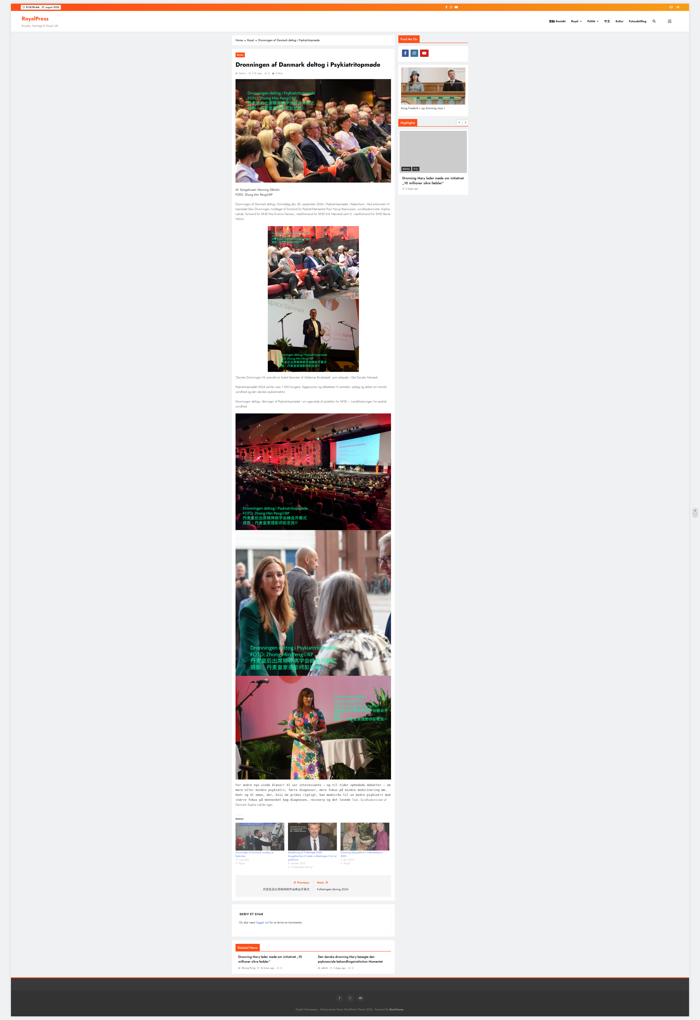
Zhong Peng (248, 968)
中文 (607, 21)
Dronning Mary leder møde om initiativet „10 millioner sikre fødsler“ (270, 959)
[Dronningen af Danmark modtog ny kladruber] (260, 837)
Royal (574, 21)
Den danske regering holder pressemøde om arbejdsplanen (433, 180)
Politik (591, 21)
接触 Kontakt (557, 21)
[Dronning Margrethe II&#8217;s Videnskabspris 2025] (365, 837)
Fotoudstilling (637, 21)
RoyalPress (35, 18)
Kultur (619, 21)
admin (242, 73)
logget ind (262, 922)
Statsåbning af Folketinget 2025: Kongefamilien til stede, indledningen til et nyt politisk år (312, 856)
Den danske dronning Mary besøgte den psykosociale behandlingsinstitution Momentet (350, 959)
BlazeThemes (396, 1009)
